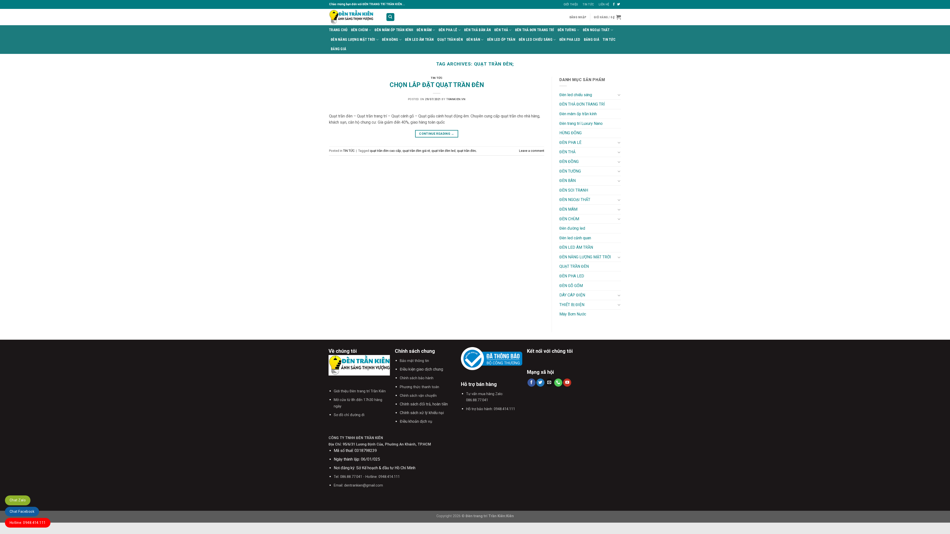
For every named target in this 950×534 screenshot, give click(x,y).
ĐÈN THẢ (501, 30)
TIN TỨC (609, 40)
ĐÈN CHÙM (359, 30)
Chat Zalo (18, 500)
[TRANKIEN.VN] (354, 17)
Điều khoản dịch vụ (416, 421)
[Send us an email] (549, 382)
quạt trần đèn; (466, 151)
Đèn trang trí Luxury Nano (581, 123)
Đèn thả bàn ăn (477, 30)
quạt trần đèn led (443, 151)
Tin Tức (588, 4)
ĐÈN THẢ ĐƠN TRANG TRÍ (534, 30)
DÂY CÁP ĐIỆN (572, 295)
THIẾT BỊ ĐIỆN (571, 304)
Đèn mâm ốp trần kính (394, 30)
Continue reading (436, 133)
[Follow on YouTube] (567, 382)
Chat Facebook (22, 511)
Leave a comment (531, 151)
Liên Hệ (604, 4)
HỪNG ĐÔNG (570, 133)
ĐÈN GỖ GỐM (571, 285)
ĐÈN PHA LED (569, 40)
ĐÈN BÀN (473, 40)
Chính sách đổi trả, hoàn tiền (424, 404)
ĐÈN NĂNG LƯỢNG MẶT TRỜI (353, 40)
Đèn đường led (572, 228)
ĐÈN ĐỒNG (390, 40)
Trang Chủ (338, 30)
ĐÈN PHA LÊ (448, 30)
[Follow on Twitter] (618, 4)
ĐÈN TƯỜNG (567, 30)
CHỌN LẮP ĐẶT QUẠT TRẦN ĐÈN (437, 85)
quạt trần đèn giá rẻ (416, 151)
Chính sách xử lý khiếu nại (422, 412)
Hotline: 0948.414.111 (28, 523)
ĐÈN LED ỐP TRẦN (501, 40)
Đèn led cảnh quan (575, 238)
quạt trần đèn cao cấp (385, 151)
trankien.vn (455, 99)
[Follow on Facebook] (613, 4)
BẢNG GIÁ (591, 40)
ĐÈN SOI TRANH (573, 190)
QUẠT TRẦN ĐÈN (450, 40)
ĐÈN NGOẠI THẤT (596, 30)
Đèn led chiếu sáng (535, 40)
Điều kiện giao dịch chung (421, 369)
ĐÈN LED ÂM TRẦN (419, 40)
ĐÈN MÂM (424, 30)
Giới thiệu (571, 4)
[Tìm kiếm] (390, 17)
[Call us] (558, 382)
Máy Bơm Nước (572, 314)
